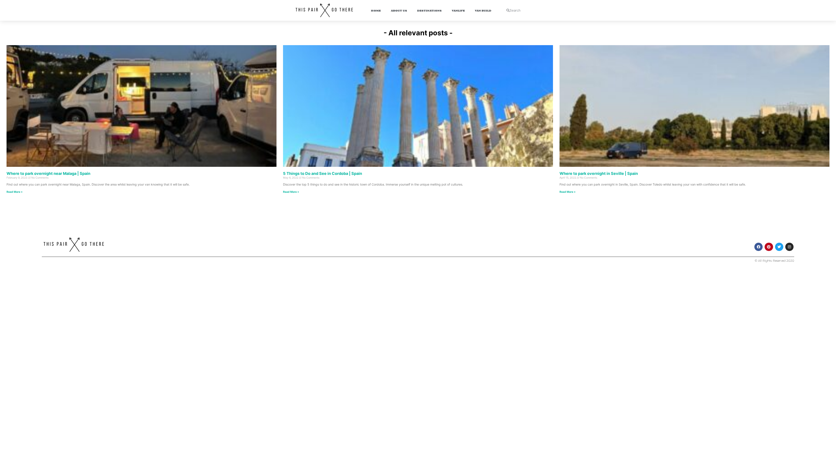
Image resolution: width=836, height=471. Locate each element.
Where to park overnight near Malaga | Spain (48, 173)
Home (376, 10)
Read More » (15, 191)
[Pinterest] (769, 247)
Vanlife (458, 10)
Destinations (429, 10)
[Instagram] (789, 247)
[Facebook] (758, 247)
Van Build (483, 10)
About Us (399, 10)
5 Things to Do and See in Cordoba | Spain (322, 173)
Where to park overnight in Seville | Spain (599, 173)
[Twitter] (779, 247)
